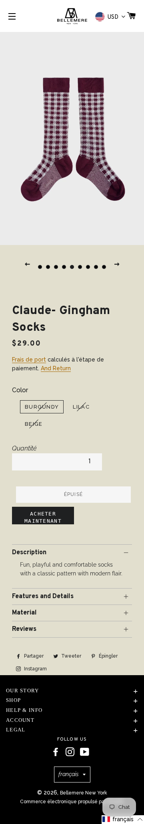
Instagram (35, 669)
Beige (34, 424)
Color (20, 390)
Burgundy (42, 407)
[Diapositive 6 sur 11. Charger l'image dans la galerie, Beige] (80, 267)
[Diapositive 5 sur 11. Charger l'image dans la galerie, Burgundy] (72, 267)
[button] (123, 819)
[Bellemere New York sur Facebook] (55, 752)
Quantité (24, 448)
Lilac (81, 407)
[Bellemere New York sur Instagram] (70, 752)
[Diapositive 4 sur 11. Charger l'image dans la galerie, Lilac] (64, 267)
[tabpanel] (72, 137)
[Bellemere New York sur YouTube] (84, 752)
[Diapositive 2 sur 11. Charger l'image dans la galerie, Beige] (48, 267)
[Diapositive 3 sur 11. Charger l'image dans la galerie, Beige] (56, 267)
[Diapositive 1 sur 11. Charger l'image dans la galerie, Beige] (40, 267)
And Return (56, 368)
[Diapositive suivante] (117, 264)
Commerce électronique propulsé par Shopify (72, 801)
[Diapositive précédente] (27, 264)
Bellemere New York (83, 793)
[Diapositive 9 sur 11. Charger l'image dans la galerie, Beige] (104, 267)
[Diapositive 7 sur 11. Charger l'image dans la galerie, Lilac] (88, 267)
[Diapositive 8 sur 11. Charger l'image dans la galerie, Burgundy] (96, 267)
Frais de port (29, 359)
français (68, 774)
